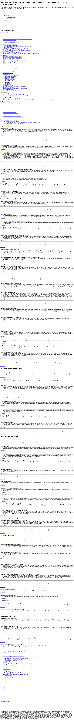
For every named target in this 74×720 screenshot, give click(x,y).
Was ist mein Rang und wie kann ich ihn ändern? (12, 52)
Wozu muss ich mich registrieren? (9, 33)
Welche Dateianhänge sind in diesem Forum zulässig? (12, 116)
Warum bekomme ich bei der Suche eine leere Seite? (12, 104)
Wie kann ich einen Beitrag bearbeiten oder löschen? (12, 57)
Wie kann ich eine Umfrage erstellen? (9, 59)
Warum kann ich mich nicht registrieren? (10, 35)
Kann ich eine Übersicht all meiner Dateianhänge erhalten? (13, 117)
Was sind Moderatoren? (7, 84)
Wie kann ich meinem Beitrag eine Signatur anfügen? (12, 58)
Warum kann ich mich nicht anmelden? (10, 38)
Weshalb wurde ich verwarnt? (8, 64)
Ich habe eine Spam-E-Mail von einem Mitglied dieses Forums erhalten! (16, 95)
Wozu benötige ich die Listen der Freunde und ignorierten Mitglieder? (15, 98)
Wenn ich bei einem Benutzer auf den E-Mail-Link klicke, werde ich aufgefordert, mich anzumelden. (21, 53)
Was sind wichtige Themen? (8, 78)
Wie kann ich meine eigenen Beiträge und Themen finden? (13, 106)
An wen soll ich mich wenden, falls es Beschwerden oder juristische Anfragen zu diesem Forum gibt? (21, 122)
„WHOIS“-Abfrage (17, 634)
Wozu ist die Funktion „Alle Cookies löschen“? (11, 42)
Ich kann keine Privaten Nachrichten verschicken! (12, 93)
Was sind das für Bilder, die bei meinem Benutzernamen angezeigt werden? (16, 50)
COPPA (62, 153)
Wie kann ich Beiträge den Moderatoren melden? (12, 65)
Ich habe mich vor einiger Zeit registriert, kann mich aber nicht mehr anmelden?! (17, 39)
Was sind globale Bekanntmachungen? (10, 76)
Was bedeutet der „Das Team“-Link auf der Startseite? (12, 90)
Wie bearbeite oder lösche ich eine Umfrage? (11, 61)
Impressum (2, 701)
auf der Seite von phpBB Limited (43, 620)
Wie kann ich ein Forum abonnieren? (9, 112)
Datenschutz (8, 701)
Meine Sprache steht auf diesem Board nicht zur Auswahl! (13, 49)
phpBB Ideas (55, 627)
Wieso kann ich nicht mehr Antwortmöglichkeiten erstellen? (14, 60)
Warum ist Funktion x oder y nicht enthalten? (11, 121)
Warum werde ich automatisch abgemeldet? (11, 41)
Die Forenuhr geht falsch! (7, 47)
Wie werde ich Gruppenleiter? (8, 87)
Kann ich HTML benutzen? (8, 73)
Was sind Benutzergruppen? (8, 85)
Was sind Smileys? (6, 74)
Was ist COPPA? (6, 34)
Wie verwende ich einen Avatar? (9, 51)
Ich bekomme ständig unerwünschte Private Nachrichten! (13, 94)
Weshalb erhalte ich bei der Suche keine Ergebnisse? (12, 103)
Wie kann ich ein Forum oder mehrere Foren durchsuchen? (13, 102)
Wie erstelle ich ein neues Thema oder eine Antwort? (12, 56)
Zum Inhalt (2, 10)
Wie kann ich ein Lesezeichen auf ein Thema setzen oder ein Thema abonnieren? (17, 111)
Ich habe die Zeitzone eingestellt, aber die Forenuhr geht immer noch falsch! (16, 48)
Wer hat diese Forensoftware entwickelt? (10, 120)
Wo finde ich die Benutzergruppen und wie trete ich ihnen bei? (14, 86)
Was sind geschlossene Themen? (9, 79)
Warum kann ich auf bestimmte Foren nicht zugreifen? (13, 62)
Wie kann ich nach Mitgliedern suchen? (10, 105)
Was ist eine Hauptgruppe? (8, 89)
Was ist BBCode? (6, 72)
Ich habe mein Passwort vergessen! (9, 40)
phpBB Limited (5, 230)
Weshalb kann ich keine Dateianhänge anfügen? (11, 63)
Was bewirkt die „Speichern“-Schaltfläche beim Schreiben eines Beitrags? (16, 66)
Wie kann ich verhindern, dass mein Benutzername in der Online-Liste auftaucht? (17, 46)
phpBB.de (14, 230)
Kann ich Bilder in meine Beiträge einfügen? (11, 75)
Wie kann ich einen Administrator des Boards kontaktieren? (13, 123)
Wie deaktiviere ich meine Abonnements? (10, 113)
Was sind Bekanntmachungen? (8, 77)
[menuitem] (10, 17)
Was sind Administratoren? (8, 83)
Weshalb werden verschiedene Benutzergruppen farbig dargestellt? (15, 88)
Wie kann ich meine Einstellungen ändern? (10, 45)
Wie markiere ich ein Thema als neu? (9, 69)
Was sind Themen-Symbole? (8, 80)
